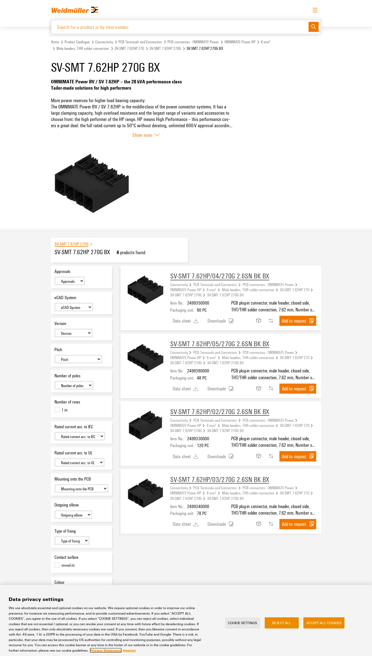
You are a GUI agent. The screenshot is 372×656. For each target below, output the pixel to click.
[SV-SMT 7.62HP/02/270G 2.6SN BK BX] (145, 426)
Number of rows (67, 401)
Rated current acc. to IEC (73, 426)
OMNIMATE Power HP (239, 41)
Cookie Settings (242, 622)
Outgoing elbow (66, 504)
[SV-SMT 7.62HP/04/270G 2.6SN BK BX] (145, 290)
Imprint (129, 650)
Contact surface (66, 557)
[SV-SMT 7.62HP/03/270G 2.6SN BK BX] (145, 494)
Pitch (58, 349)
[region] (186, 620)
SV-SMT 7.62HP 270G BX (225, 294)
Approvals (62, 271)
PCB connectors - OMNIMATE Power (193, 41)
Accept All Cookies (323, 622)
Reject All (281, 622)
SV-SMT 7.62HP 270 (129, 48)
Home (55, 41)
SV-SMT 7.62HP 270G (165, 48)
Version (60, 323)
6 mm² (265, 41)
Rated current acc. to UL (73, 452)
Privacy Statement (106, 650)
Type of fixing (65, 531)
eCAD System (65, 297)
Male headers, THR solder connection (82, 48)
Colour (59, 582)
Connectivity (104, 41)
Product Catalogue (77, 41)
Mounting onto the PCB (72, 478)
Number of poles (67, 375)
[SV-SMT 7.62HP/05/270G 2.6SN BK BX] (145, 358)
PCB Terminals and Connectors (140, 41)
